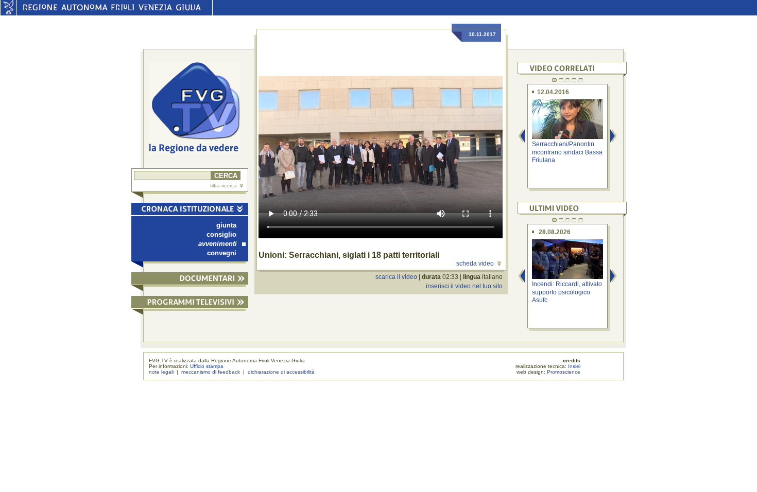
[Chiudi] (189, 210)
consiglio (221, 234)
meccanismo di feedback (210, 372)
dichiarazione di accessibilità (281, 372)
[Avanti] (614, 137)
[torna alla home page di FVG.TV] (198, 109)
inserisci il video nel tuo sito (464, 286)
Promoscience (563, 372)
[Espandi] (189, 280)
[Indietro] (521, 137)
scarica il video (396, 276)
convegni (221, 253)
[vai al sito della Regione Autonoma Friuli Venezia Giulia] (8, 13)
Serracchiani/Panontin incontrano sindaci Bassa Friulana (567, 152)
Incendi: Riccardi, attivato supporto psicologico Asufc (567, 292)
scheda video (475, 263)
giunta (226, 225)
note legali (161, 372)
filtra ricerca (223, 185)
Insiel (574, 366)
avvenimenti (217, 244)
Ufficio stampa (206, 366)
